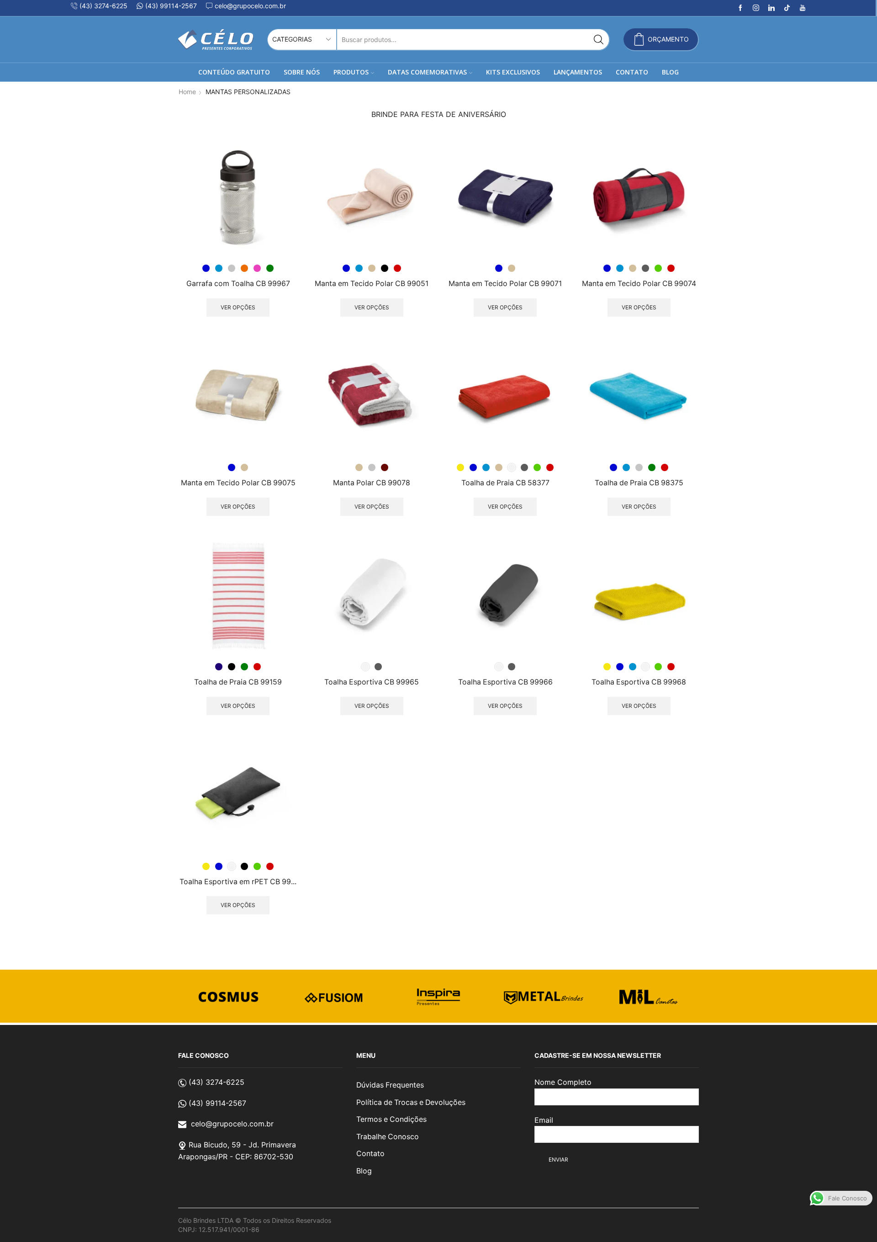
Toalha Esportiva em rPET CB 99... (238, 881)
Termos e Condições (391, 1119)
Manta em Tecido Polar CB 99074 (639, 283)
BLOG (670, 72)
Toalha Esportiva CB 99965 (371, 682)
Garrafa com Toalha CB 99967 (238, 283)
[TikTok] (787, 8)
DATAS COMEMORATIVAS (427, 72)
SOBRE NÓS (302, 72)
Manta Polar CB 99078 (371, 482)
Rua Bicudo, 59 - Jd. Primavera (242, 1144)
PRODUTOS (351, 72)
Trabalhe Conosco (387, 1136)
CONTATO (632, 72)
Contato (370, 1153)
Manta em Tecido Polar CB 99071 (505, 283)
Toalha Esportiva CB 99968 (639, 682)
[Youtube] (802, 8)
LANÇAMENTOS (578, 72)
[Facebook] (740, 8)
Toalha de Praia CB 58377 (505, 482)
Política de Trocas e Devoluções (410, 1102)
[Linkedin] (771, 8)
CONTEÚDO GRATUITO (234, 72)
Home (187, 92)
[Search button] (598, 39)
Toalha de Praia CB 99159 (238, 682)
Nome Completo (563, 1082)
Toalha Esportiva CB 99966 (505, 682)
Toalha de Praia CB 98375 (639, 482)
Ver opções (238, 307)
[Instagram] (756, 8)
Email (543, 1120)
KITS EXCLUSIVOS (513, 72)
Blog (364, 1171)
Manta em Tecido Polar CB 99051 (371, 283)
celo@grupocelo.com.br (232, 1123)
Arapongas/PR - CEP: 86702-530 (235, 1156)
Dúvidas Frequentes (390, 1085)
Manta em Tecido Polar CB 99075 (238, 482)
